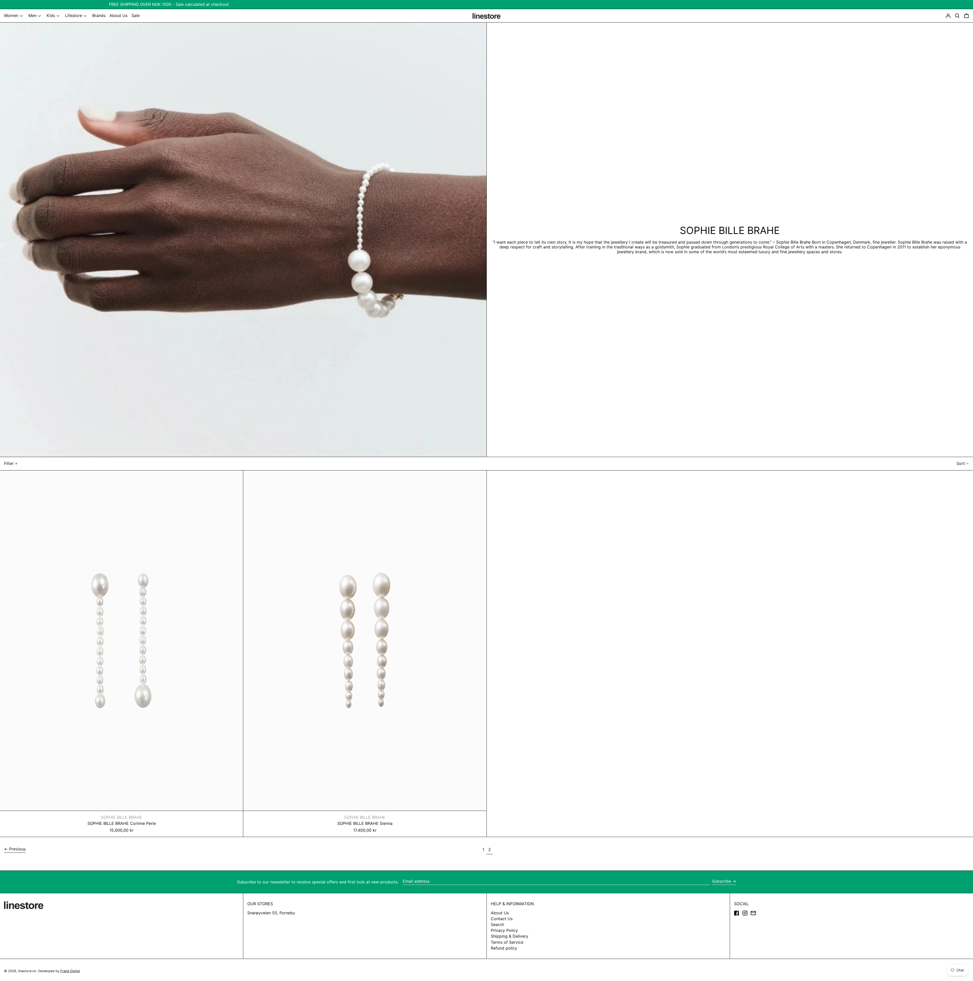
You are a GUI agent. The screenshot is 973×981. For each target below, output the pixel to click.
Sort (961, 463)
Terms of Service (507, 942)
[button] (966, 15)
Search (497, 924)
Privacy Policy (504, 930)
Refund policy (504, 948)
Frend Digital (70, 971)
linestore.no (27, 971)
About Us (500, 912)
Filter (9, 463)
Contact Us (502, 918)
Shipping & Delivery (509, 936)
